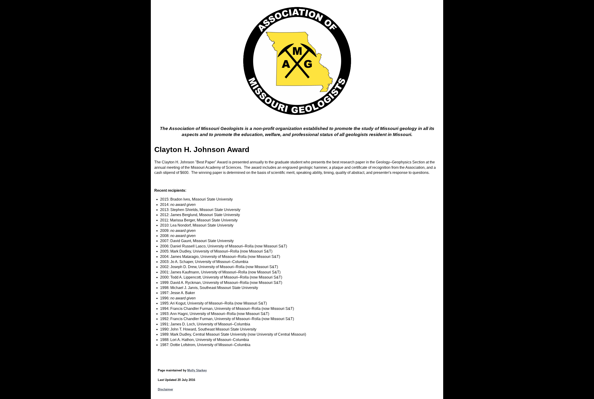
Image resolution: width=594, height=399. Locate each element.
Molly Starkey (197, 370)
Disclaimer (165, 389)
